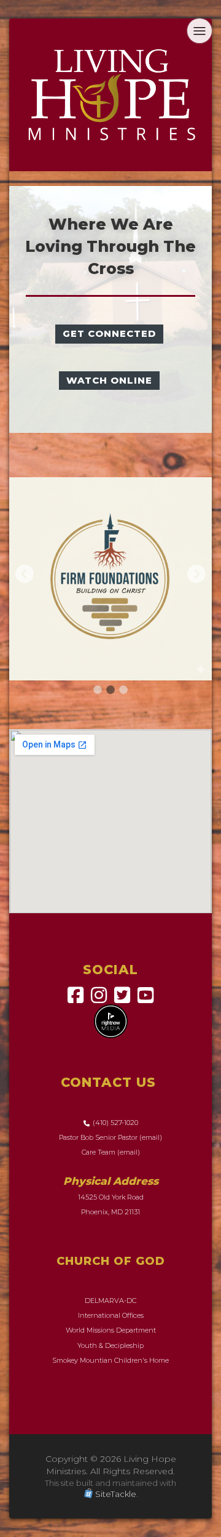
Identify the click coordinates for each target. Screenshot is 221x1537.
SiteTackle (115, 1461)
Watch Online (109, 380)
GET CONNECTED (109, 333)
